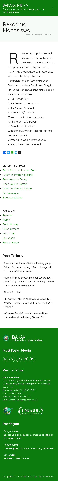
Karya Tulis (9, 233)
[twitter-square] (32, 359)
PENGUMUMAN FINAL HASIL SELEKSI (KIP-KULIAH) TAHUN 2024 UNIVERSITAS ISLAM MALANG (28, 302)
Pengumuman (11, 242)
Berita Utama (10, 224)
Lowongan (9, 237)
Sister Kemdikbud (12, 197)
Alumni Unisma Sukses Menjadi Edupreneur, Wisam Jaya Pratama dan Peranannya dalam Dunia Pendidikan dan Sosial (29, 281)
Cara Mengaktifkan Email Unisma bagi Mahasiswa (29, 448)
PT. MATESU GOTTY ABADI (16, 458)
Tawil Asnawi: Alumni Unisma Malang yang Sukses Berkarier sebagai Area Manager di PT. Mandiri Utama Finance (27, 267)
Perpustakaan (11, 193)
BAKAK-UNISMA (15, 5)
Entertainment (11, 228)
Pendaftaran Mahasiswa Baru (19, 170)
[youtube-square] (25, 359)
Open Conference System (17, 188)
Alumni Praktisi (12, 292)
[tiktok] (19, 359)
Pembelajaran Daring (15, 179)
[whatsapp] (12, 359)
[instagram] (5, 359)
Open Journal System (15, 183)
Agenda (7, 215)
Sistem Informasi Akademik (18, 174)
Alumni (6, 219)
